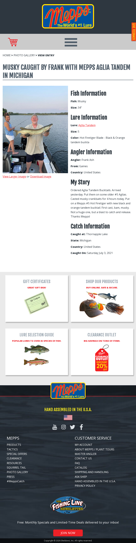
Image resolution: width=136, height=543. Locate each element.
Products (14, 445)
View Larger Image (14, 176)
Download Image (40, 176)
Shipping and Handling (91, 472)
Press (11, 477)
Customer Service (93, 438)
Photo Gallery (24, 55)
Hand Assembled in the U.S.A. (95, 481)
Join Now (68, 533)
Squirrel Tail (16, 467)
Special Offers (17, 454)
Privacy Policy (85, 486)
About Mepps (84, 449)
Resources (14, 463)
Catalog (81, 467)
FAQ (77, 463)
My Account (83, 445)
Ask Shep (81, 477)
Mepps (13, 438)
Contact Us (83, 458)
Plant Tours (105, 449)
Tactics (12, 449)
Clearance (14, 458)
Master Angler (85, 454)
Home (7, 55)
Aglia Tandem (87, 125)
